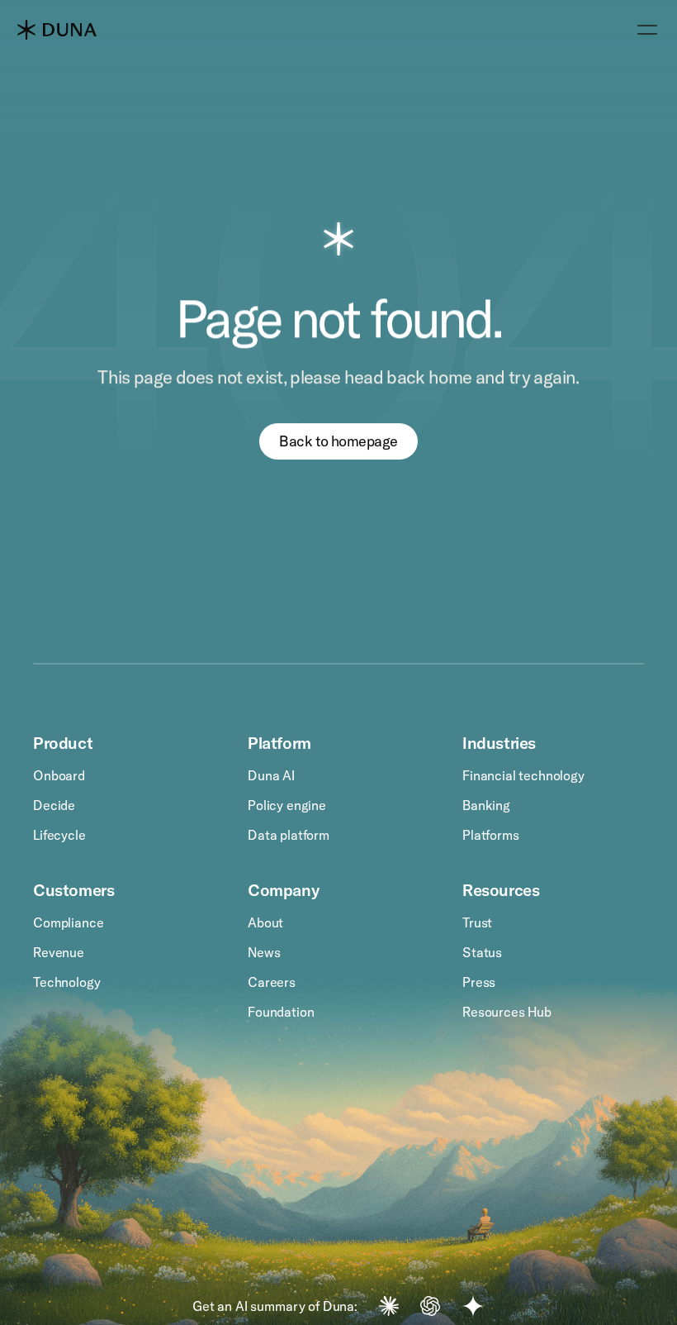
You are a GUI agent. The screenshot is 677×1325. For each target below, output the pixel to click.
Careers (272, 982)
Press (478, 982)
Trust (477, 922)
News (264, 952)
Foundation (281, 1011)
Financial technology (523, 775)
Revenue (58, 952)
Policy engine (287, 805)
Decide (54, 805)
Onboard (59, 775)
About (265, 922)
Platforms (490, 835)
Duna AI (271, 775)
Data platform (288, 835)
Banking (486, 805)
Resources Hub (507, 1011)
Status (482, 952)
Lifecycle (59, 835)
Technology (66, 982)
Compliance (68, 922)
